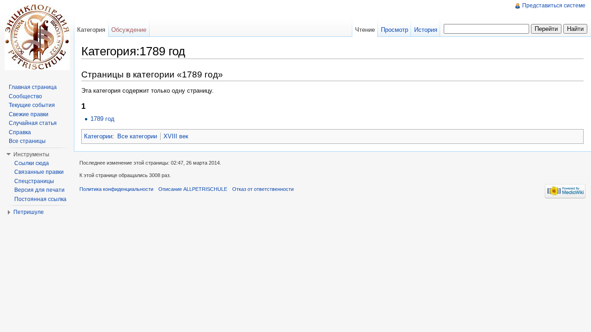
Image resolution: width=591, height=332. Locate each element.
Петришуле (28, 212)
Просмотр (394, 29)
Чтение (365, 29)
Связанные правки (39, 172)
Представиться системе (553, 5)
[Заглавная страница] (37, 37)
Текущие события (32, 105)
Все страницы (27, 141)
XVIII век (175, 136)
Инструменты (31, 154)
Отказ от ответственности (263, 189)
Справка (20, 132)
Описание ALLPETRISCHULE (192, 189)
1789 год (102, 118)
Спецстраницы (34, 181)
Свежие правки (28, 114)
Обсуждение (128, 29)
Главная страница (33, 87)
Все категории (137, 136)
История (425, 29)
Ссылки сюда (31, 163)
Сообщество (25, 96)
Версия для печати (39, 190)
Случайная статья (33, 123)
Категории (98, 136)
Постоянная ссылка (40, 199)
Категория (91, 29)
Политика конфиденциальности (116, 189)
